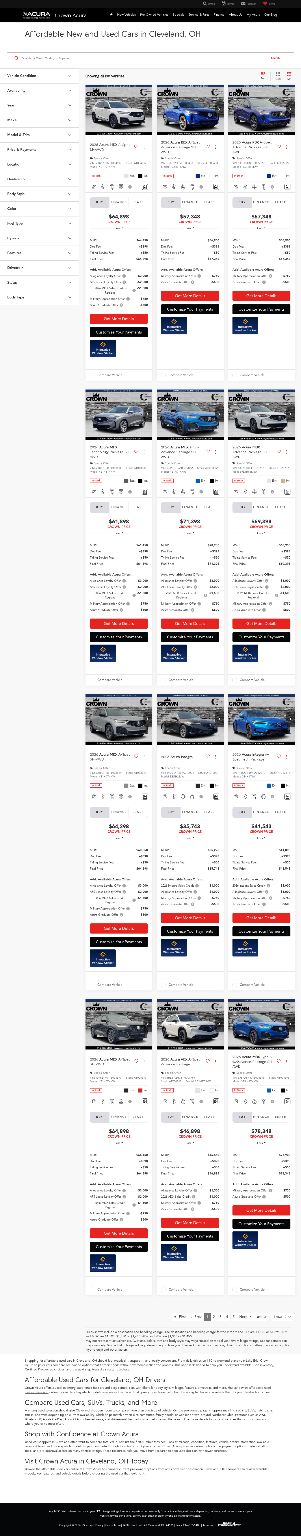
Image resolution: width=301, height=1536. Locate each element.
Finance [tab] (119, 202)
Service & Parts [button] (198, 15)
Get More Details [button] (119, 318)
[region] (119, 272)
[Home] (111, 15)
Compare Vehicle (109, 375)
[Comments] (145, 187)
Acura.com (209, 1525)
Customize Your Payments (119, 332)
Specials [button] (178, 15)
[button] (147, 109)
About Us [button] (235, 15)
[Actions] (144, 147)
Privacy (99, 1525)
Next (244, 1317)
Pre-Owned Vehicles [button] (154, 15)
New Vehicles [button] (126, 15)
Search (275, 58)
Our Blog (270, 15)
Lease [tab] (138, 202)
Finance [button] (219, 15)
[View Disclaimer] (130, 187)
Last (259, 1317)
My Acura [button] (253, 15)
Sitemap (88, 1525)
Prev (197, 1317)
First (181, 1317)
